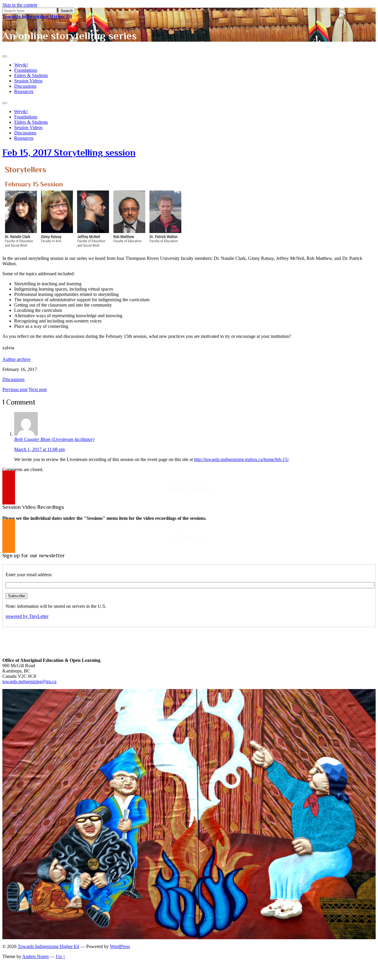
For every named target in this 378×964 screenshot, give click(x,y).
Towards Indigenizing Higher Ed (37, 16)
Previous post (14, 389)
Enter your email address (29, 574)
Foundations (25, 70)
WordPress (120, 946)
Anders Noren (35, 956)
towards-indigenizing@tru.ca (29, 681)
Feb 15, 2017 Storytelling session (69, 152)
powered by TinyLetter (27, 616)
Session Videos (28, 80)
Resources (23, 91)
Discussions (25, 86)
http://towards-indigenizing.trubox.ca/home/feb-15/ (241, 459)
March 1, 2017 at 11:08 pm (39, 449)
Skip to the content (19, 4)
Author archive (16, 359)
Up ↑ (60, 956)
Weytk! (21, 64)
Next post (38, 389)
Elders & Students (31, 75)
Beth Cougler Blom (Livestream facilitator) (54, 439)
